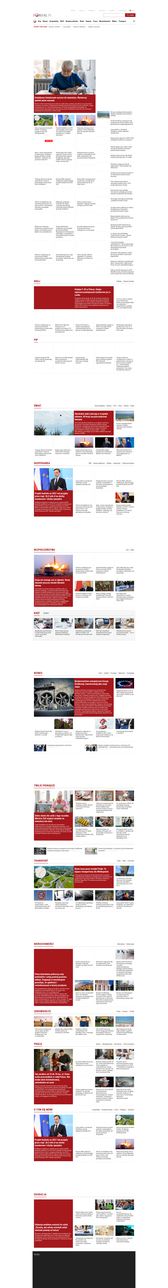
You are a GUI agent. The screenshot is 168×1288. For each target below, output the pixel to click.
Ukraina (126, 392)
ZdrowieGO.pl (102, 10)
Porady (132, 998)
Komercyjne (130, 931)
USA (115, 392)
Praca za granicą (129, 1031)
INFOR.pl (73, 10)
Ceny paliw (66, 27)
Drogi (118, 847)
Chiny (120, 392)
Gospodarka (96, 1096)
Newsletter (112, 10)
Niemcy (109, 392)
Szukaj (131, 15)
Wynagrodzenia (107, 1031)
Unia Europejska (100, 392)
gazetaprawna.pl (123, 10)
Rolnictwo (122, 660)
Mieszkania (121, 931)
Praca (116, 1096)
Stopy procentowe (128, 450)
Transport (131, 1096)
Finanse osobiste (54, 27)
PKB (90, 450)
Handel (106, 660)
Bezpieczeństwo (129, 268)
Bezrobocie (118, 1031)
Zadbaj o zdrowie (94, 27)
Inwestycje (116, 450)
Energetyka (130, 660)
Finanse (125, 998)
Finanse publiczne (99, 450)
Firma (100, 660)
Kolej (124, 847)
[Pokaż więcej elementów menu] (133, 21)
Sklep (132, 10)
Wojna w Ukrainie (79, 27)
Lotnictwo (131, 847)
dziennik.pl (81, 10)
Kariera (98, 1031)
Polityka (118, 268)
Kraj (127, 536)
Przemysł (114, 660)
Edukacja (123, 1096)
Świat (132, 536)
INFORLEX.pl (92, 10)
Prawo (119, 998)
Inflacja (109, 450)
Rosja (132, 392)
